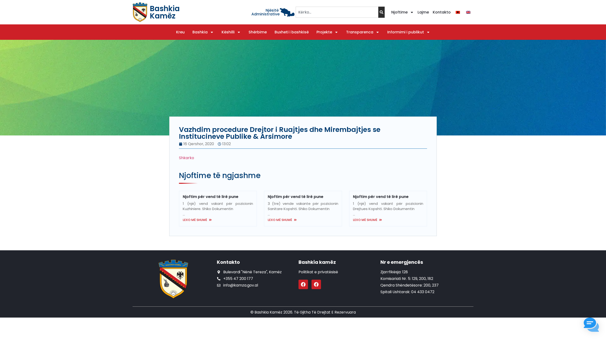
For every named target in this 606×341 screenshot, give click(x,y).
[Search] (381, 12)
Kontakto (442, 12)
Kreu (180, 32)
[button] (591, 325)
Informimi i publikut (405, 32)
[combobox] (337, 12)
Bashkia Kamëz (165, 12)
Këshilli (228, 32)
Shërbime (258, 32)
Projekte (324, 32)
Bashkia (200, 32)
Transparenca (359, 32)
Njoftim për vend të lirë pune (210, 196)
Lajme (423, 12)
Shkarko (186, 158)
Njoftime (399, 12)
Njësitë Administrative (265, 12)
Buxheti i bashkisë (292, 32)
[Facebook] (303, 284)
